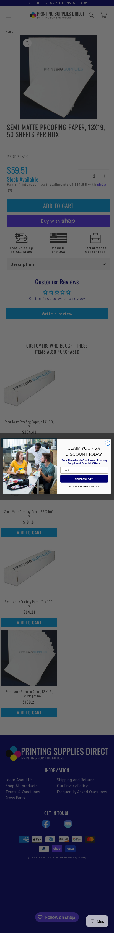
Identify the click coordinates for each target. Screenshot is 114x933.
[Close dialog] (107, 443)
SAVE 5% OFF (84, 479)
